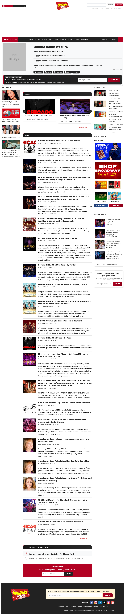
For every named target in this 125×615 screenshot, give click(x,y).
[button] (120, 39)
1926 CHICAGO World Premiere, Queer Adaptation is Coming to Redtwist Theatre (62, 420)
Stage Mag (84, 39)
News (31, 39)
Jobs (56, 39)
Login (114, 39)
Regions (95, 607)
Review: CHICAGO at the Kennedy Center (57, 265)
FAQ (77, 72)
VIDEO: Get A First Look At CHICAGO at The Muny (74, 117)
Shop (70, 39)
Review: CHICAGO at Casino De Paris (39, 116)
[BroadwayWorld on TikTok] (104, 602)
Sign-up (110, 4)
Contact (73, 607)
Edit (68, 72)
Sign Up (68, 574)
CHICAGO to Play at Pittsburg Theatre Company (60, 522)
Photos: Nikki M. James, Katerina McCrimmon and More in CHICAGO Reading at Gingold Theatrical (67, 65)
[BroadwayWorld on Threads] (108, 602)
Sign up (117, 284)
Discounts (116, 205)
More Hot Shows (101, 205)
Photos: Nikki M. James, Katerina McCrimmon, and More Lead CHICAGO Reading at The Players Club (63, 198)
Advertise (61, 607)
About (67, 607)
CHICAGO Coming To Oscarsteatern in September (61, 321)
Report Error (111, 607)
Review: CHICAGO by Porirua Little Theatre (57, 238)
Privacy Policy (110, 610)
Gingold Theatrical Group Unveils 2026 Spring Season (62, 284)
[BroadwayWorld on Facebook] (91, 602)
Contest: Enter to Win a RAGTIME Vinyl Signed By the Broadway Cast (10, 117)
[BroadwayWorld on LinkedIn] (100, 602)
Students (63, 39)
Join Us (79, 607)
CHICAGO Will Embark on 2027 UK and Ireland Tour (50, 60)
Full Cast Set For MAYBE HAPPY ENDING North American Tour (11, 132)
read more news (117, 69)
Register (104, 39)
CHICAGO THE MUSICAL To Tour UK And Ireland (49, 55)
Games (76, 39)
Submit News (87, 607)
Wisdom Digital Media (84, 610)
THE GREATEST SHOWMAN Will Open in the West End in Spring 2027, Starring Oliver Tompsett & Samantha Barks (11, 149)
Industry (44, 39)
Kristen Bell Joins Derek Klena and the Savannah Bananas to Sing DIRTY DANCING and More (116, 116)
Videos (39, 72)
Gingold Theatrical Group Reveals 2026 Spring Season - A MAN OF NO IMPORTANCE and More (64, 302)
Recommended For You (101, 214)
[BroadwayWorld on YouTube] (113, 602)
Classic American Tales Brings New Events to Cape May (63, 461)
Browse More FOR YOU (107, 265)
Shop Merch (8, 6)
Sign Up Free (114, 80)
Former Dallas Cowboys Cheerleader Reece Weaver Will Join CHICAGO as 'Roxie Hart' (11, 99)
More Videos (83, 128)
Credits (59, 72)
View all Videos (99, 136)
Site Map (102, 607)
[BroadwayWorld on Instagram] (95, 602)
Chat (51, 39)
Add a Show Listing (19, 6)
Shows (37, 39)
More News (83, 539)
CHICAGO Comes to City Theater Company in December (64, 402)
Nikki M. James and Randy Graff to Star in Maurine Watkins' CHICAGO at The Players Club (61, 219)
